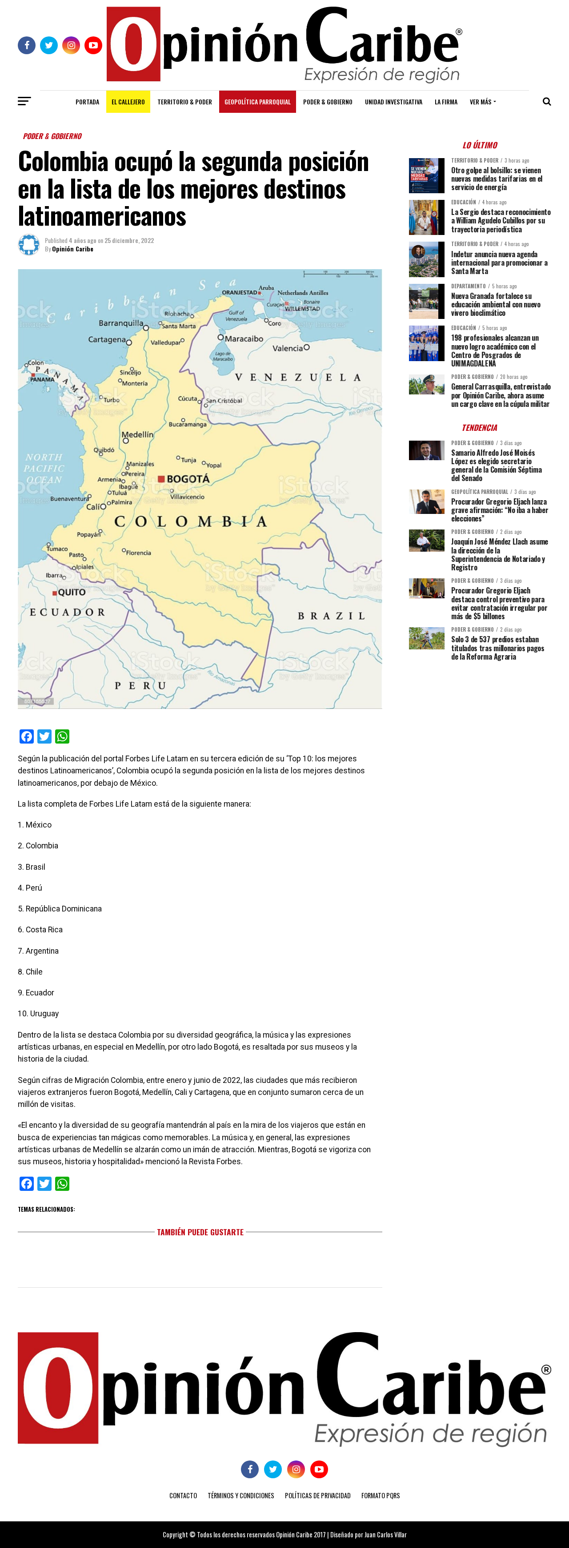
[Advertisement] (480, 729)
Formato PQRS (380, 1495)
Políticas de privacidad (318, 1495)
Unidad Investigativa (393, 101)
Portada (87, 101)
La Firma (446, 101)
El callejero (128, 101)
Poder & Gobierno (328, 101)
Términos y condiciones (241, 1495)
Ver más (480, 101)
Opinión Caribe (72, 248)
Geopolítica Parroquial (257, 101)
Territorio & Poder (184, 101)
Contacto (183, 1495)
